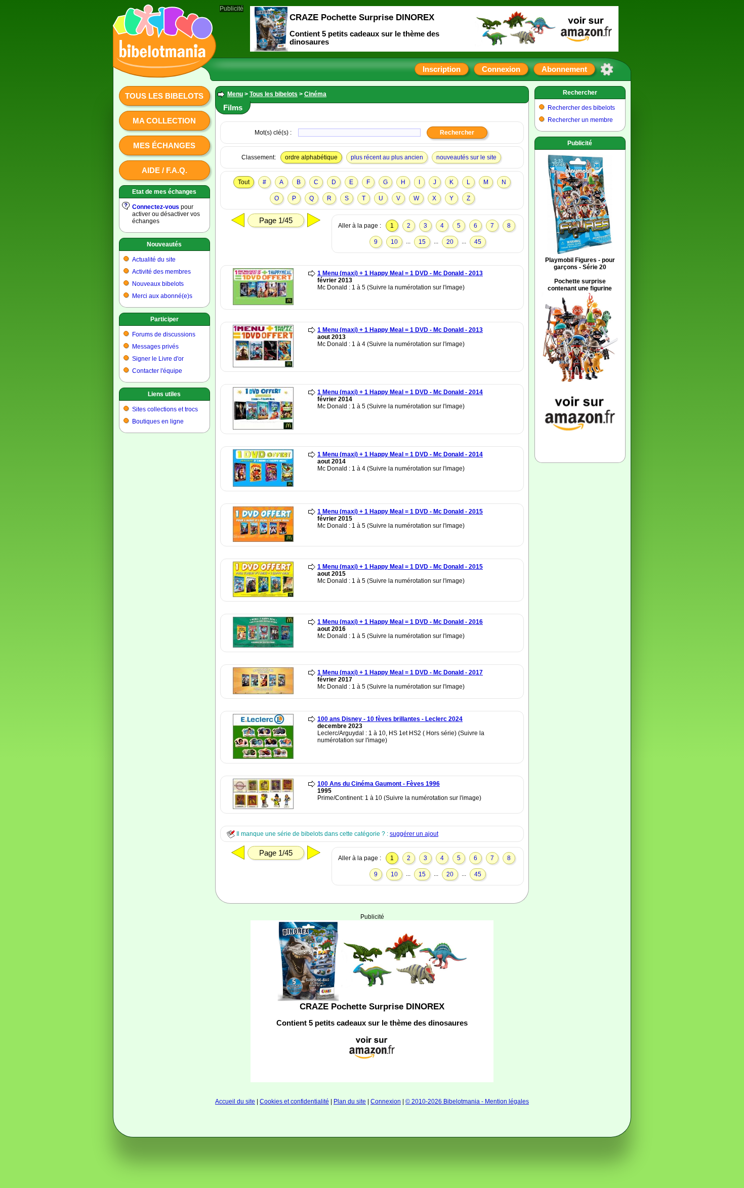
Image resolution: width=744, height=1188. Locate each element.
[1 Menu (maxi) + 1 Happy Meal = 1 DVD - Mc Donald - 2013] (263, 303)
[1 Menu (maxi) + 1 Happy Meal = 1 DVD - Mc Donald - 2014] (263, 427)
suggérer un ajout (414, 833)
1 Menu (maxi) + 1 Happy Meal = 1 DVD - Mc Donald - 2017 (400, 672)
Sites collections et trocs (165, 409)
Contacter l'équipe (157, 370)
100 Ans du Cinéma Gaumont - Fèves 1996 (378, 783)
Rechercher (580, 92)
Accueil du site (235, 1101)
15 (422, 241)
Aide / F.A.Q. (164, 170)
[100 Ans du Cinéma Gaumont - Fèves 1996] (263, 807)
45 (477, 241)
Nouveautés (164, 244)
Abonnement (564, 69)
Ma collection (164, 120)
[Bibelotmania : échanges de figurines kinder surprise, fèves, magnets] (161, 68)
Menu (235, 94)
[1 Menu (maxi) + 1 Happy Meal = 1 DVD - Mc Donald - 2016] (263, 645)
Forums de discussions (163, 334)
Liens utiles (164, 394)
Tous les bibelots (164, 96)
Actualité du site (154, 259)
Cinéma (315, 94)
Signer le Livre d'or (158, 358)
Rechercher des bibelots (581, 107)
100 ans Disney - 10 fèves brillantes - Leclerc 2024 (390, 719)
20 (449, 241)
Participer (164, 319)
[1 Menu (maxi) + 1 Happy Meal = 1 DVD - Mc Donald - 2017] (263, 692)
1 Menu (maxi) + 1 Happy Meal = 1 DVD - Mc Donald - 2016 (400, 621)
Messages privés (155, 346)
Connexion (501, 69)
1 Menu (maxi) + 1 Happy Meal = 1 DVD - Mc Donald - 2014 (400, 392)
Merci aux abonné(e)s (162, 296)
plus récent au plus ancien (387, 157)
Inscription (442, 69)
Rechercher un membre (580, 119)
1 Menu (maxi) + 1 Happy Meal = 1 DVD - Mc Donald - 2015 (400, 511)
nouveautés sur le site (466, 157)
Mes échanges (164, 145)
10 (394, 241)
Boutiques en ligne (158, 421)
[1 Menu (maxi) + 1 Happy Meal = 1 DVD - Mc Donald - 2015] (263, 539)
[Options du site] (606, 69)
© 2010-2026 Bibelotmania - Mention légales (467, 1101)
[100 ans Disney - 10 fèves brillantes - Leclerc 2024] (263, 756)
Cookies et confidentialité (294, 1101)
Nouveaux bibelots (158, 283)
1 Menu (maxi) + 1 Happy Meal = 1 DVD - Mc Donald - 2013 (400, 273)
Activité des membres (161, 271)
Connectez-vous (155, 206)
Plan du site (350, 1101)
